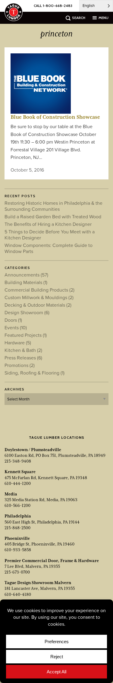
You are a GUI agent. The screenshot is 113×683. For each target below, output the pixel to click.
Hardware (18, 343)
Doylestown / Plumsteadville (33, 449)
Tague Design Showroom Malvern (38, 582)
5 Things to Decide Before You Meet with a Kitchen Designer (50, 235)
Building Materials (26, 282)
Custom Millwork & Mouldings (39, 297)
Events (16, 327)
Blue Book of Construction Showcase (55, 117)
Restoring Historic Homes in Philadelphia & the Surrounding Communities (53, 206)
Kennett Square (20, 471)
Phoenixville (17, 538)
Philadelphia (18, 516)
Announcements (26, 275)
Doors (13, 320)
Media (11, 494)
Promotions (20, 365)
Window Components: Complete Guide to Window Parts (49, 248)
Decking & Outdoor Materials (38, 305)
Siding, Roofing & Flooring (34, 373)
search (78, 17)
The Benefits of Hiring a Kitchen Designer (48, 224)
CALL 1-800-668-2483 (53, 5)
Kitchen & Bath (23, 350)
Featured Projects (26, 335)
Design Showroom (27, 312)
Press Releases (23, 358)
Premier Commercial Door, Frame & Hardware (52, 560)
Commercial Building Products (39, 290)
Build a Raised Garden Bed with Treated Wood (53, 216)
